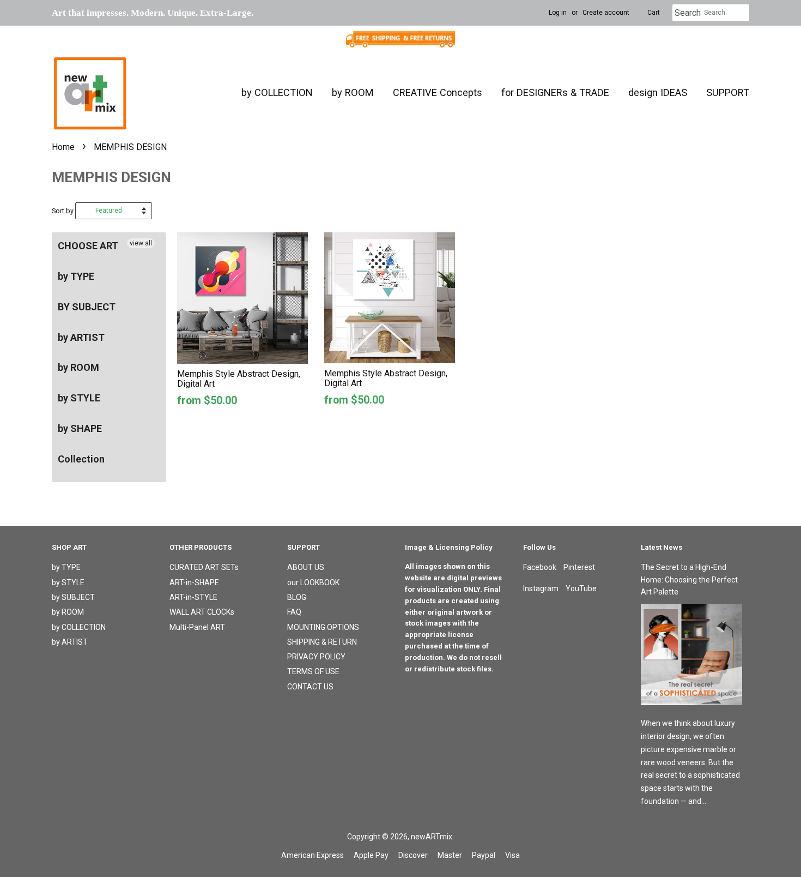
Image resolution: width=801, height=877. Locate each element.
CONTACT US (310, 686)
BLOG (296, 597)
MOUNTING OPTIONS (323, 627)
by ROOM (353, 92)
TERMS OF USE (313, 671)
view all (141, 243)
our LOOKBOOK (313, 582)
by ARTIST (81, 337)
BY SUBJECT (87, 307)
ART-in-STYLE (193, 597)
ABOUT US (305, 567)
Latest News (661, 547)
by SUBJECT (73, 597)
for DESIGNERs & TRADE (555, 92)
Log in (558, 12)
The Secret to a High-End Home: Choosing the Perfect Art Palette (689, 579)
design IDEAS (657, 92)
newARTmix (431, 836)
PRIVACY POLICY (316, 656)
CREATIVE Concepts (437, 92)
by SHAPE (80, 428)
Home (63, 147)
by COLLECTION (277, 92)
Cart (653, 12)
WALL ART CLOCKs (201, 612)
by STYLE (79, 398)
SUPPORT (727, 92)
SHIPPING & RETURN (322, 642)
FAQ (294, 612)
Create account (605, 12)
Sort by (63, 211)
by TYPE (76, 276)
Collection (81, 459)
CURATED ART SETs (204, 567)
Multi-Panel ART (197, 627)
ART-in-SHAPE (194, 582)
